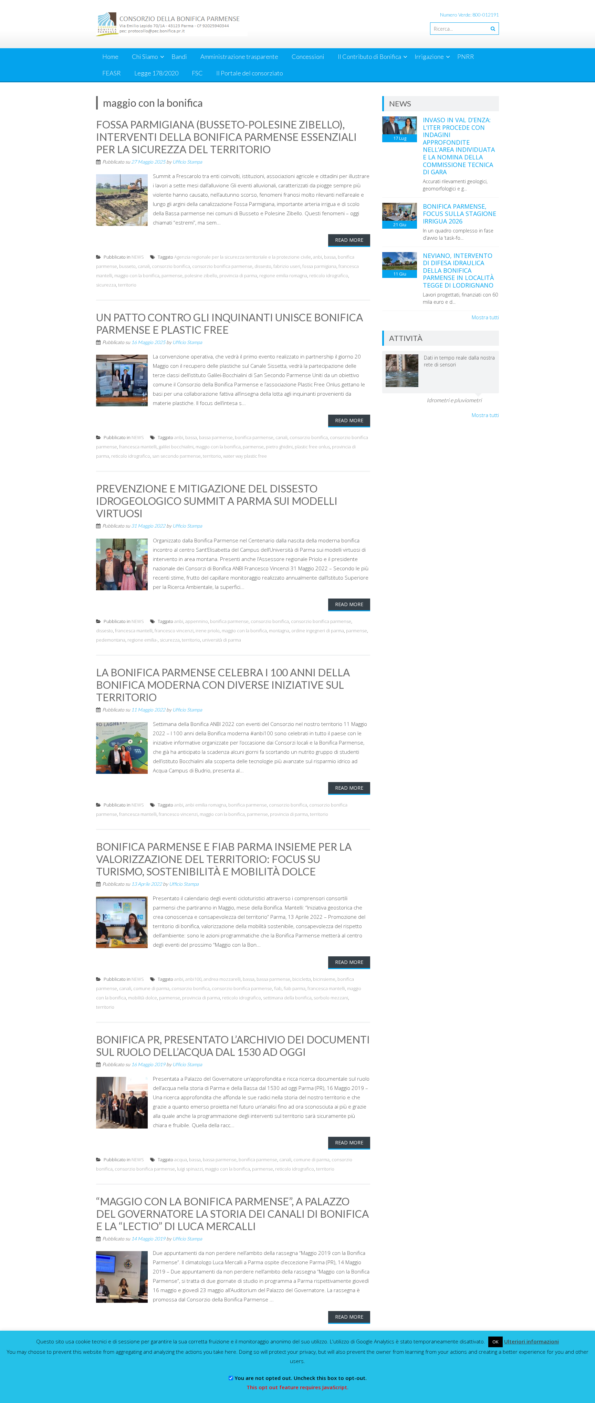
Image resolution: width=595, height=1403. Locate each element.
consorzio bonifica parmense (222, 266)
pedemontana (110, 640)
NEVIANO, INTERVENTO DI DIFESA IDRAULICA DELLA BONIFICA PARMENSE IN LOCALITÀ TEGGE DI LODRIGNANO (458, 270)
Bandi (179, 56)
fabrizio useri (286, 266)
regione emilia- (142, 640)
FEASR (111, 73)
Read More (349, 240)
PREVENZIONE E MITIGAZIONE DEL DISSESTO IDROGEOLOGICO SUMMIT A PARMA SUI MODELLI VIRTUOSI (216, 500)
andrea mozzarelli (222, 979)
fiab (278, 988)
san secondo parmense (176, 456)
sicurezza (106, 285)
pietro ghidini (279, 447)
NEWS (138, 257)
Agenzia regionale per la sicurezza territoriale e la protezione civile (242, 257)
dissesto (262, 266)
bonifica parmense (254, 437)
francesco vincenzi (174, 630)
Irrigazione (429, 56)
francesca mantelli (138, 447)
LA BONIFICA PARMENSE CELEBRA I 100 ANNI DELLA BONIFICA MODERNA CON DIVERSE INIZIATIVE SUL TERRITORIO (223, 684)
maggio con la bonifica (136, 275)
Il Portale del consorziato (249, 73)
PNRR (465, 56)
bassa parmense (216, 437)
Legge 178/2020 (156, 73)
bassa (330, 257)
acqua (180, 1159)
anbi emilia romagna (205, 805)
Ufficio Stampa (187, 162)
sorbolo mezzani (331, 998)
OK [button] (495, 1342)
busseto (127, 266)
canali (144, 266)
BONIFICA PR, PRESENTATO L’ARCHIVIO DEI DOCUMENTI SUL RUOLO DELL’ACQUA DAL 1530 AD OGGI (233, 1045)
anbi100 (193, 979)
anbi (317, 257)
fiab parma (294, 988)
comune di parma (151, 988)
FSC (197, 73)
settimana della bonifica (287, 998)
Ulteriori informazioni (531, 1341)
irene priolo (208, 630)
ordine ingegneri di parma (317, 630)
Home (110, 56)
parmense (171, 275)
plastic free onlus (312, 447)
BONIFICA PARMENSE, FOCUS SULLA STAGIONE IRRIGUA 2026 (459, 213)
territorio (127, 285)
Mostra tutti (485, 317)
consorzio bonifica (171, 266)
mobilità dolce (142, 998)
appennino (196, 621)
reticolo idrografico (328, 275)
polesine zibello (201, 275)
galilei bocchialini (176, 447)
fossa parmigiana (319, 266)
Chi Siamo (145, 56)
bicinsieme (324, 979)
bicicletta (301, 979)
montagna (279, 630)
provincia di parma (238, 275)
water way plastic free (245, 456)
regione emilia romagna (283, 275)
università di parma (221, 640)
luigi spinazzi (190, 1169)
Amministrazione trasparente (239, 56)
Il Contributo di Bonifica (369, 56)
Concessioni (308, 56)
